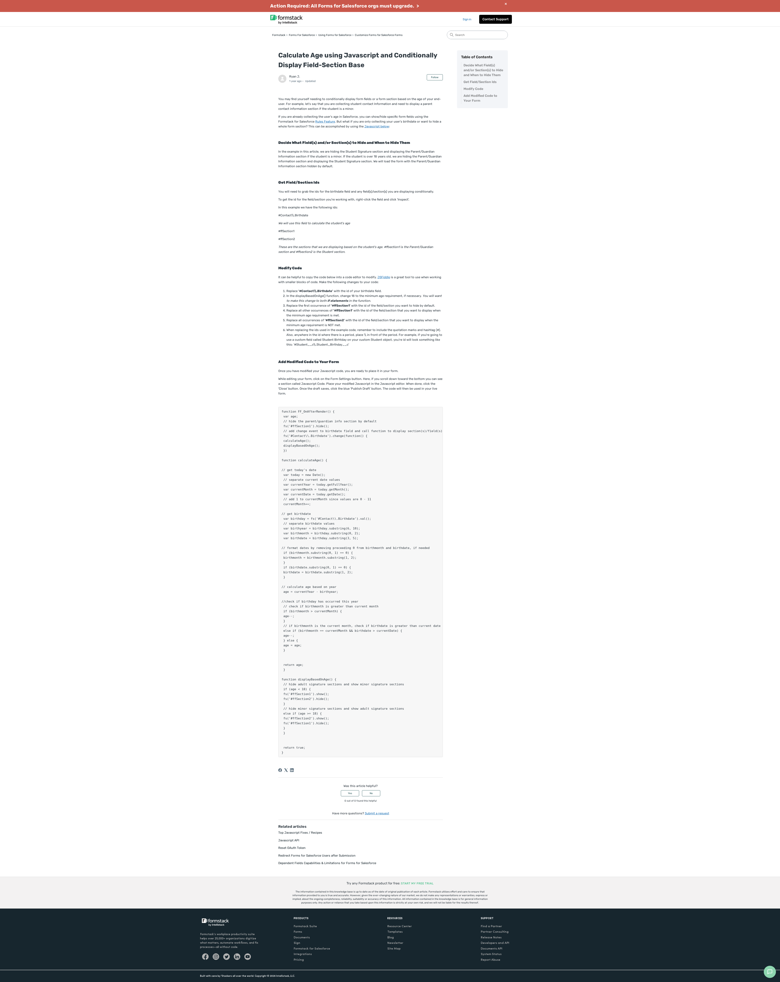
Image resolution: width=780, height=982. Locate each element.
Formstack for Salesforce (312, 948)
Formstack (278, 35)
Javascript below (376, 126)
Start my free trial (417, 883)
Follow (435, 77)
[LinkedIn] (292, 770)
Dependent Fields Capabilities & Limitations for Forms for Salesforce (327, 863)
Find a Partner (491, 926)
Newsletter (395, 943)
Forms (298, 931)
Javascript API (288, 840)
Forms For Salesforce (302, 35)
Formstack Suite (305, 926)
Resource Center (399, 926)
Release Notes (491, 937)
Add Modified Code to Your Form (480, 98)
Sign (297, 943)
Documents (302, 937)
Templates (395, 931)
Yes (350, 793)
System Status (491, 954)
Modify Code (473, 89)
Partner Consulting (495, 931)
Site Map (394, 948)
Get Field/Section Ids (480, 82)
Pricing (299, 960)
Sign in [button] (467, 19)
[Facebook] (280, 770)
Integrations (303, 954)
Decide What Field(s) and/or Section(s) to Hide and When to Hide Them (483, 70)
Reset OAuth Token (292, 848)
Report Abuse (490, 960)
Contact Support (495, 19)
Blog (390, 937)
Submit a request (377, 813)
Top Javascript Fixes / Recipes (300, 832)
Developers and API (495, 943)
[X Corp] (286, 770)
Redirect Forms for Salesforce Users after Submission (316, 855)
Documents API (491, 948)
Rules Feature (325, 121)
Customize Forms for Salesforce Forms (379, 35)
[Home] (286, 19)
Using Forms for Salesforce (334, 35)
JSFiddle (383, 277)
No (371, 793)
